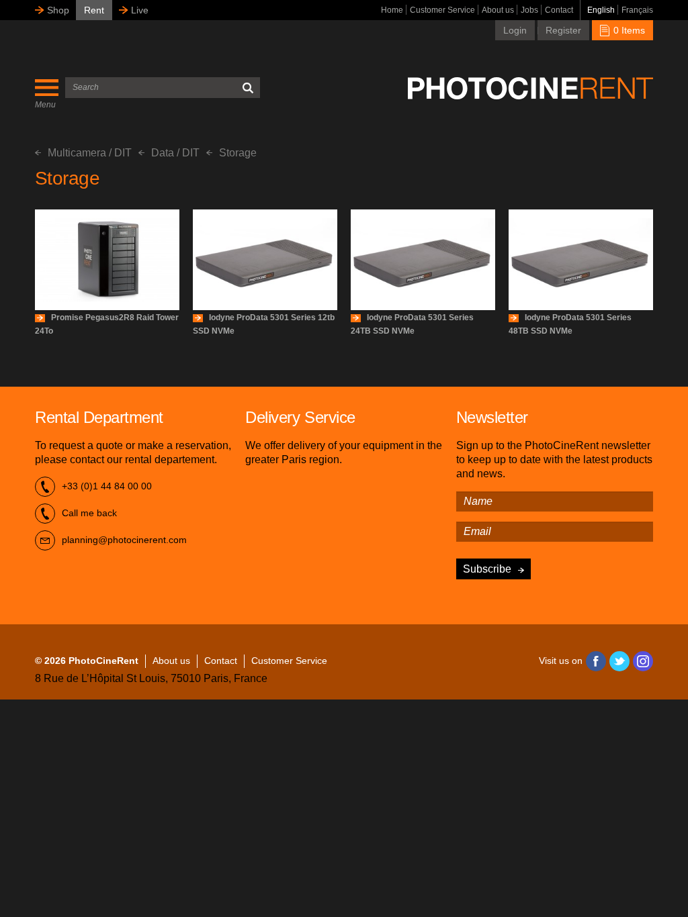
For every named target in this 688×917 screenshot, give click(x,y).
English (601, 10)
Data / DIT (175, 152)
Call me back (89, 513)
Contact (559, 10)
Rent (94, 10)
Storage (238, 152)
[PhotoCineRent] (530, 88)
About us (498, 10)
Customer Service (442, 10)
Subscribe (487, 569)
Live (139, 10)
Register (563, 30)
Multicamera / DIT (90, 152)
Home (392, 10)
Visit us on (561, 660)
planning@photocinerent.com (124, 539)
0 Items (628, 30)
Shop (58, 10)
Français (637, 10)
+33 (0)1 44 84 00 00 (107, 486)
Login (515, 30)
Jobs (529, 10)
